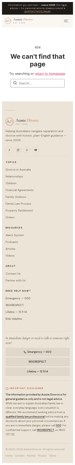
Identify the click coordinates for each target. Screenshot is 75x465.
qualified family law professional (25, 416)
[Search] (15, 83)
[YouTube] (35, 150)
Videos (10, 255)
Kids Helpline (14, 318)
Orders (10, 217)
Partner (31, 455)
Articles (10, 249)
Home (9, 455)
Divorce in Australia (18, 169)
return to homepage (50, 74)
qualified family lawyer (37, 11)
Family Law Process (18, 203)
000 (58, 425)
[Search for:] (38, 83)
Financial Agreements (20, 190)
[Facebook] (9, 150)
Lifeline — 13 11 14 (16, 312)
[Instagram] (18, 150)
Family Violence (16, 197)
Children (11, 183)
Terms (52, 455)
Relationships (14, 176)
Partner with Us (16, 280)
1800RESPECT (15, 305)
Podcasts (12, 242)
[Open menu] (66, 21)
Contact (20, 455)
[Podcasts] (26, 150)
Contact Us (13, 273)
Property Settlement (19, 210)
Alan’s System (15, 235)
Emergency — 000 (18, 298)
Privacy (42, 455)
